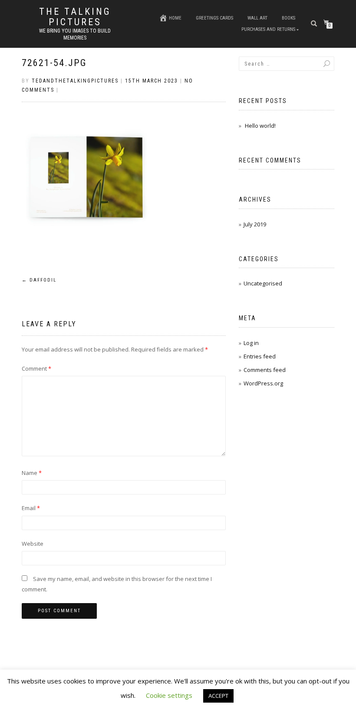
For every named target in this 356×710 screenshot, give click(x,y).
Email (31, 508)
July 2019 (255, 224)
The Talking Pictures (75, 17)
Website (32, 543)
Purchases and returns (268, 29)
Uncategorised (263, 283)
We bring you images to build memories (75, 34)
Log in (251, 343)
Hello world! (260, 125)
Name (32, 473)
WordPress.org (263, 383)
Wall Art (257, 18)
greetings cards (214, 18)
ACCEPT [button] (218, 696)
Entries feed (260, 356)
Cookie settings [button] (169, 695)
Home (175, 18)
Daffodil (39, 280)
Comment (36, 368)
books (288, 18)
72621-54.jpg (54, 62)
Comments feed (265, 370)
